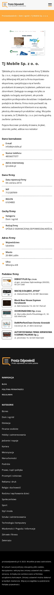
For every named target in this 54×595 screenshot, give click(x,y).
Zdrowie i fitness (10, 534)
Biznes (5, 411)
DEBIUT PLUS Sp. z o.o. (25, 279)
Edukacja (6, 423)
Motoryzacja (8, 452)
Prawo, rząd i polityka (12, 470)
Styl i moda (7, 511)
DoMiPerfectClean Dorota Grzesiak (32, 322)
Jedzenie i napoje (10, 440)
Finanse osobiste (10, 429)
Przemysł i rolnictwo (11, 475)
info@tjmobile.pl (13, 146)
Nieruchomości (9, 458)
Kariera (5, 446)
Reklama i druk (9, 481)
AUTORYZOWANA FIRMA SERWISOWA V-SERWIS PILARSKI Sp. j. (33, 333)
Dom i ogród (12, 219)
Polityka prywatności (13, 389)
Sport (4, 505)
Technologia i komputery (14, 522)
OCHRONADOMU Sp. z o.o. (27, 311)
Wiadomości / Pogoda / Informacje (18, 528)
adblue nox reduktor (28, 129)
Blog (4, 384)
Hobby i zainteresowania (14, 434)
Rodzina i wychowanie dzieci (15, 493)
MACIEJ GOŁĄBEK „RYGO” (27, 291)
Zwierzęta (6, 540)
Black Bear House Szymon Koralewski (27, 301)
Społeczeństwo (9, 499)
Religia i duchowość (11, 487)
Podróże (6, 464)
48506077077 (12, 156)
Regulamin (7, 394)
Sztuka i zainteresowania (14, 517)
